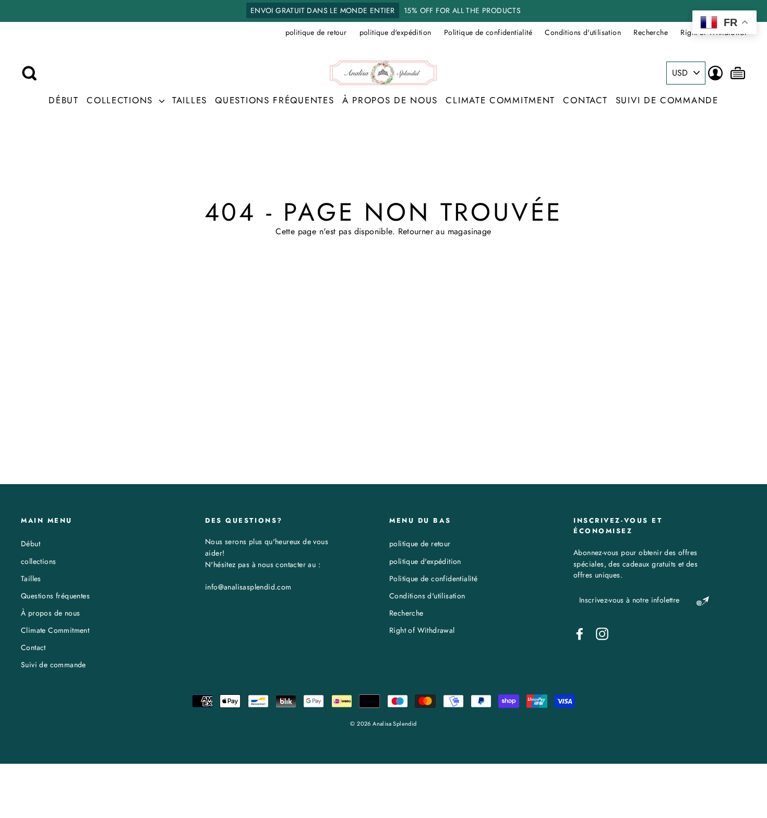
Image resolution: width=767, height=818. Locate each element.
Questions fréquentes (274, 100)
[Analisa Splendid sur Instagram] (602, 634)
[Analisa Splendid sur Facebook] (579, 634)
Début (64, 100)
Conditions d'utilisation (583, 32)
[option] (383, 11)
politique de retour (316, 32)
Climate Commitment (500, 100)
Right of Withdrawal (422, 630)
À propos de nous (390, 100)
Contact (585, 100)
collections (121, 100)
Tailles (189, 100)
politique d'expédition (395, 32)
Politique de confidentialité (488, 32)
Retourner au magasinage (445, 231)
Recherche (650, 32)
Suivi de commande (667, 100)
